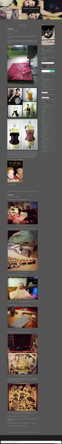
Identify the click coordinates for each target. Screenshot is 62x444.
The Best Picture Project (45, 138)
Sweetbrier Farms (44, 151)
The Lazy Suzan (44, 118)
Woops (43, 77)
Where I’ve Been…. (44, 85)
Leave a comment (15, 30)
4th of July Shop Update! (45, 80)
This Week (10, 29)
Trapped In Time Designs (31, 8)
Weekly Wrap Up (44, 82)
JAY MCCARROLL (44, 141)
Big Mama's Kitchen (45, 131)
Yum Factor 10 (44, 103)
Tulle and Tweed (44, 149)
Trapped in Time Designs (45, 87)
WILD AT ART (44, 108)
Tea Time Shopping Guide (46, 106)
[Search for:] (48, 71)
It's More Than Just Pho (45, 126)
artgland (43, 113)
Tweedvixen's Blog (44, 128)
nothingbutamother (45, 146)
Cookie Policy (15, 442)
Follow (44, 66)
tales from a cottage (45, 123)
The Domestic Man (44, 133)
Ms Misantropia (44, 116)
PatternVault (44, 121)
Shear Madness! (44, 111)
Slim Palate (43, 136)
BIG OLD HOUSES (44, 143)
